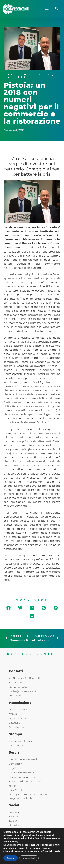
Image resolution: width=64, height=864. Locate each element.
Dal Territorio (28, 74)
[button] (47, 9)
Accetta (10, 858)
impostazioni (43, 848)
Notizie (16, 76)
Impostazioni (29, 858)
